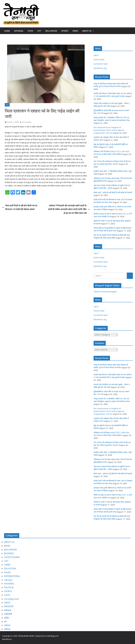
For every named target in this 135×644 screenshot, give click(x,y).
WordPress (7, 639)
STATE (30, 31)
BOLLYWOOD (51, 31)
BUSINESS (9, 553)
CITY (39, 31)
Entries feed (99, 59)
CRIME (7, 564)
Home (7, 31)
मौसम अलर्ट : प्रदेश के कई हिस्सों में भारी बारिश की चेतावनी (113, 192)
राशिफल (7, 629)
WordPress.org (100, 68)
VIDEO (75, 31)
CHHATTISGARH (12, 557)
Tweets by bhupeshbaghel (105, 291)
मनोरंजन (7, 625)
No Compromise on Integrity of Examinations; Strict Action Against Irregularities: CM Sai (109, 130)
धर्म (5, 621)
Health (7, 572)
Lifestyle (8, 580)
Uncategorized (11, 598)
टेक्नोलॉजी (8, 614)
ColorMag (50, 636)
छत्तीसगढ (7, 610)
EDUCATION (10, 568)
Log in (96, 55)
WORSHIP (9, 606)
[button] (92, 31)
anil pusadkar (27, 122)
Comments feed (101, 64)
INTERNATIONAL (12, 576)
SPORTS (64, 31)
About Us (86, 31)
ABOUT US (9, 542)
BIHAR (7, 545)
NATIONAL (18, 31)
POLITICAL (9, 587)
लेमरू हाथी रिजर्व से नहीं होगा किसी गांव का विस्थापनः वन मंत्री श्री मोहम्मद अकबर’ (21, 207)
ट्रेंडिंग (6, 617)
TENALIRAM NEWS (26, 636)
